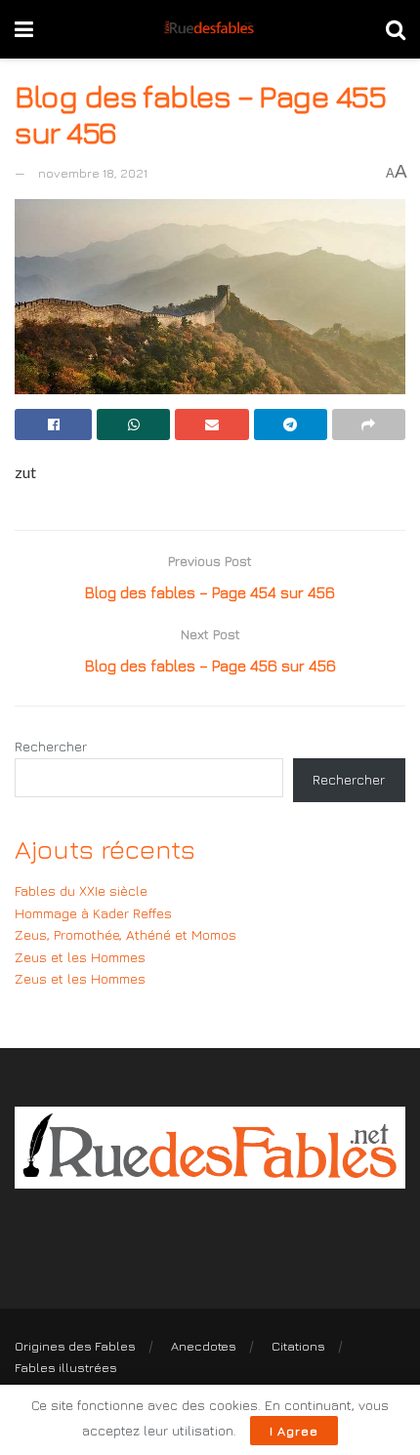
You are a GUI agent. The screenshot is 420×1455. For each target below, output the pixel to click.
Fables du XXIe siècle (81, 890)
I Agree (294, 1430)
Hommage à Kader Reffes (93, 913)
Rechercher (51, 746)
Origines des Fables (75, 1346)
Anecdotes (203, 1346)
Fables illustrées (66, 1367)
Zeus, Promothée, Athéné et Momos (125, 934)
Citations (298, 1346)
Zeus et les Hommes (80, 957)
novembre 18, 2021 (92, 173)
